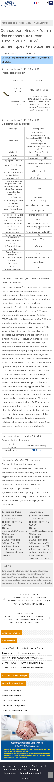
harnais (32, 769)
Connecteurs (42, 22)
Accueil (29, 22)
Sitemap (26, 778)
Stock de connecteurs (15, 769)
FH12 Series (36, 450)
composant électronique (32, 766)
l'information (10, 773)
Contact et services (29, 773)
